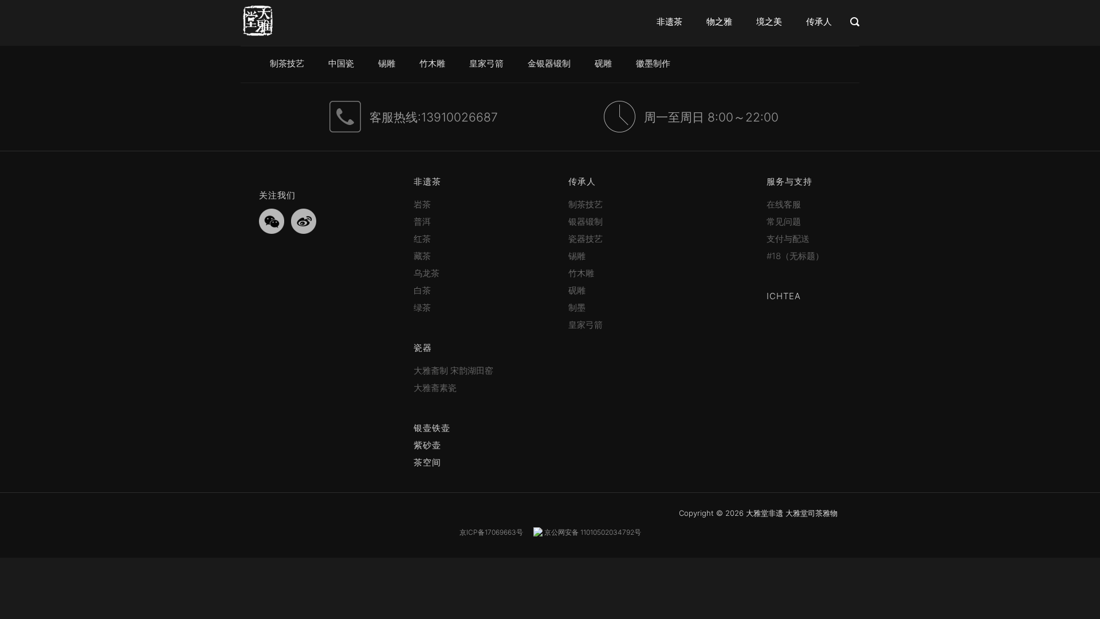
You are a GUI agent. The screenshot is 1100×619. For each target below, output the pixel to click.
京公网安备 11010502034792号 (592, 532)
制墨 (577, 307)
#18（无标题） (795, 255)
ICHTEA (784, 296)
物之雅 (719, 21)
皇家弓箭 (486, 63)
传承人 (819, 21)
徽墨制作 (653, 63)
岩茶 (422, 204)
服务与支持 (789, 181)
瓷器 (423, 347)
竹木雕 (432, 63)
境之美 (769, 21)
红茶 (422, 238)
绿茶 (422, 307)
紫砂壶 (427, 445)
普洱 (422, 221)
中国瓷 (341, 63)
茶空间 (427, 462)
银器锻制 (585, 221)
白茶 (422, 290)
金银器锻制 (549, 63)
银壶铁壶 (432, 427)
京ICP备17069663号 (491, 532)
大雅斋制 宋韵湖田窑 (453, 370)
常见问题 (784, 221)
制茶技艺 (287, 63)
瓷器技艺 (585, 238)
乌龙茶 (426, 273)
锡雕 (386, 63)
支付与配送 (788, 238)
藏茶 (422, 255)
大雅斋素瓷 (435, 387)
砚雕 (603, 63)
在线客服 (784, 204)
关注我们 (277, 195)
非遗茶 (669, 21)
